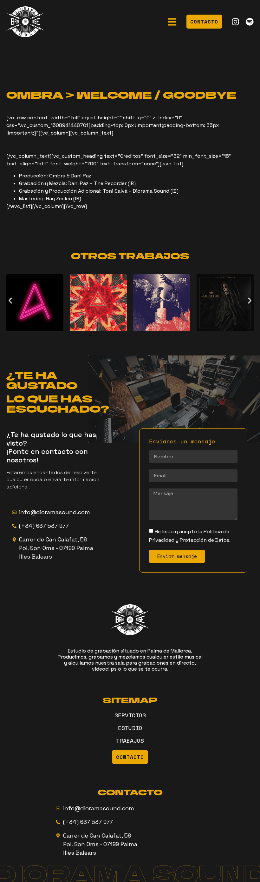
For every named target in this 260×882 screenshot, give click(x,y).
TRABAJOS (130, 740)
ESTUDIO (130, 728)
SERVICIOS (130, 715)
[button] (10, 301)
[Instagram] (235, 22)
